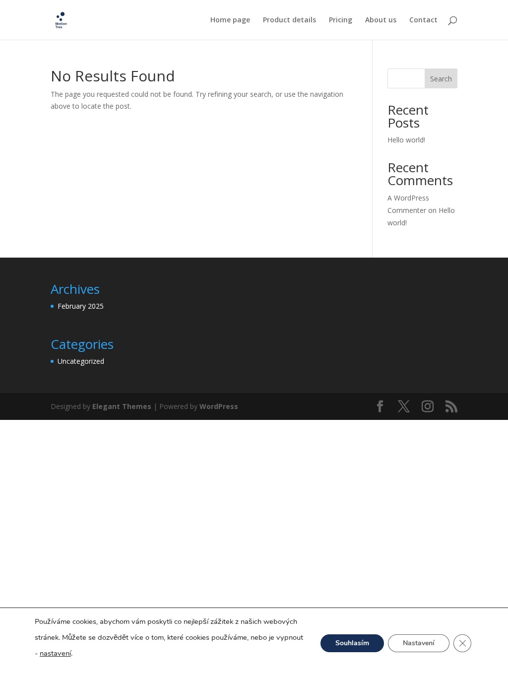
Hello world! (406, 139)
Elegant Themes (121, 406)
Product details (289, 20)
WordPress (218, 406)
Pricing (340, 20)
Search (441, 78)
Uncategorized (81, 361)
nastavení (55, 653)
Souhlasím (352, 643)
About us (380, 20)
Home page (230, 20)
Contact (423, 20)
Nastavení (419, 643)
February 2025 (81, 306)
